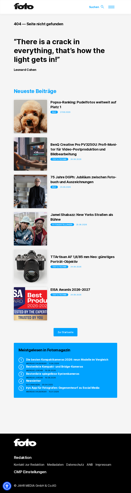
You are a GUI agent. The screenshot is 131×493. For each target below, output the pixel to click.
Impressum (103, 464)
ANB (90, 464)
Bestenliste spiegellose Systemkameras (52, 373)
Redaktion (23, 457)
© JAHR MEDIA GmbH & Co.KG (35, 485)
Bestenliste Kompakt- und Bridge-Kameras (54, 366)
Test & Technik (59, 159)
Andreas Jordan (34, 370)
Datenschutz (75, 464)
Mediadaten (55, 464)
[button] (7, 486)
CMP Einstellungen (30, 472)
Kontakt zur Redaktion (29, 464)
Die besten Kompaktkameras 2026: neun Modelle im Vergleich (67, 359)
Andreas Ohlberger (36, 363)
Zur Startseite (66, 332)
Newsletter (33, 380)
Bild (54, 112)
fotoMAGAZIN (33, 384)
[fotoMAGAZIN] (24, 8)
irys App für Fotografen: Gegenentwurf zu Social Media (63, 387)
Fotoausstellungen (62, 225)
